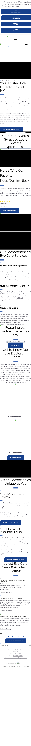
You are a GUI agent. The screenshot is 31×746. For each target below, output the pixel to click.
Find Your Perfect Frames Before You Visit (11, 598)
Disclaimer (26, 666)
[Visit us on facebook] (13, 636)
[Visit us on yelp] (23, 636)
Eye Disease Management (13, 265)
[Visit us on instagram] (18, 636)
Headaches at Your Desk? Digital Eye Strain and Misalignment (12, 581)
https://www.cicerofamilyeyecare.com (15, 658)
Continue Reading (5, 592)
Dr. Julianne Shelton (15, 417)
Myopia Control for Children (14, 286)
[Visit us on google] (8, 636)
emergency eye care (14, 106)
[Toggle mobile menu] (15, 39)
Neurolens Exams (9, 308)
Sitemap (13, 666)
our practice (24, 366)
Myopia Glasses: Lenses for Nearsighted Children (13, 616)
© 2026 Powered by (11, 663)
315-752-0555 (18, 656)
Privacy (19, 666)
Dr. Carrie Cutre (15, 453)
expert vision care (11, 100)
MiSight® (20, 298)
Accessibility (5, 666)
